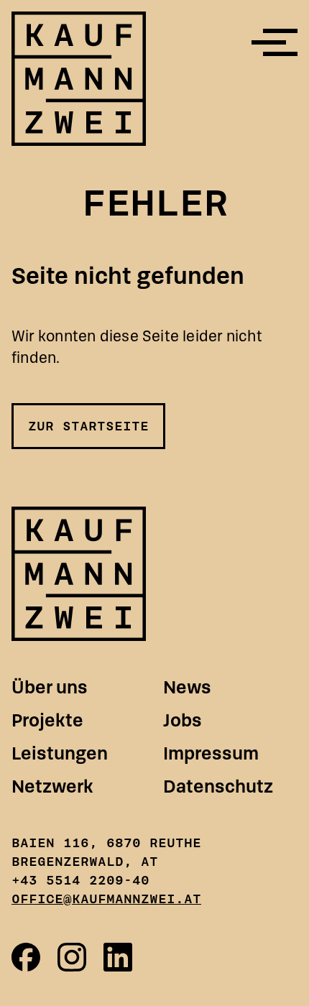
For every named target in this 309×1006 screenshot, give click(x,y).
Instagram (71, 957)
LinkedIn (117, 957)
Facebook (25, 957)
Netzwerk (52, 786)
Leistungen (59, 753)
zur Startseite (88, 426)
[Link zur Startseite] (78, 574)
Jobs (182, 720)
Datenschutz (218, 786)
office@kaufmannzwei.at (106, 899)
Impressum (211, 753)
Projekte (47, 720)
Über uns (49, 687)
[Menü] (275, 42)
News (187, 687)
